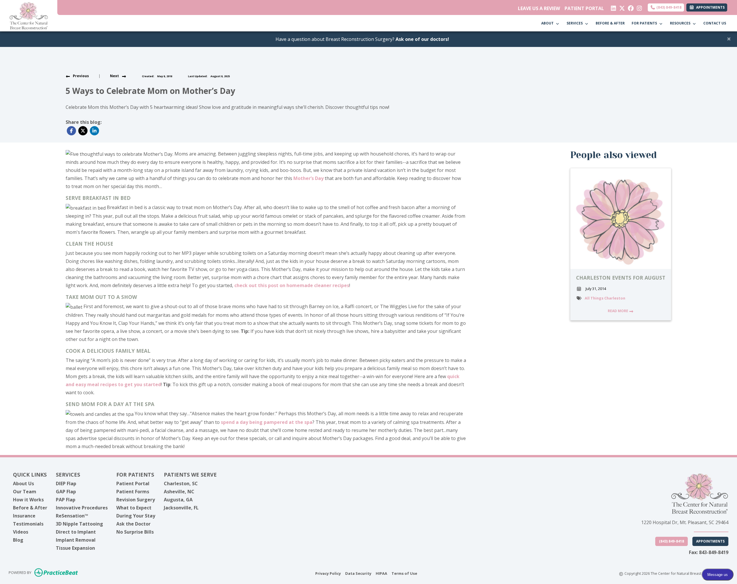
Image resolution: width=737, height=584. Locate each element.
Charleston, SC (181, 483)
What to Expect (133, 508)
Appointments (710, 541)
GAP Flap (66, 491)
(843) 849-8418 (668, 7)
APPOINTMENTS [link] (709, 7)
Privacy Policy (328, 573)
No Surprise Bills (135, 532)
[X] (621, 7)
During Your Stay (135, 516)
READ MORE (618, 310)
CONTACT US (714, 23)
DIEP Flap (66, 483)
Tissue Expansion (75, 548)
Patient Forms (132, 491)
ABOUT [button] (548, 23)
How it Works (28, 499)
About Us (23, 483)
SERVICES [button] (575, 23)
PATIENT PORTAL (584, 8)
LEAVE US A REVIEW (539, 8)
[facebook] (629, 7)
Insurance (24, 516)
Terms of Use (404, 573)
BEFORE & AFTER (610, 23)
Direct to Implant (76, 532)
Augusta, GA (178, 499)
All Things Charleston (605, 298)
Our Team (24, 491)
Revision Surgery (135, 499)
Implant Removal (76, 540)
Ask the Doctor (133, 524)
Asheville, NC (179, 491)
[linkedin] (612, 7)
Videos (20, 532)
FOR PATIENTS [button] (645, 23)
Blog (18, 540)
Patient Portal (132, 483)
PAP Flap (65, 499)
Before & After (30, 508)
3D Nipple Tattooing (79, 524)
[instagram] (638, 7)
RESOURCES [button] (681, 23)
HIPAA (381, 573)
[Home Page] (28, 15)
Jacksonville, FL (181, 508)
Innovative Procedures (82, 508)
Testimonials (28, 524)
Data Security (358, 573)
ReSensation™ (72, 516)
